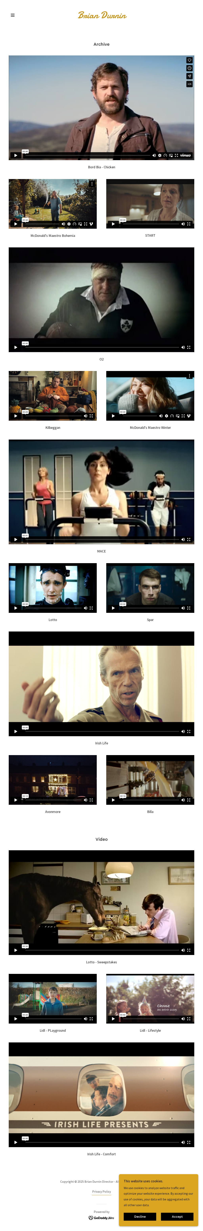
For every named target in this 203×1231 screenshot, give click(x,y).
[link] (101, 17)
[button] (13, 15)
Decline (140, 1217)
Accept (177, 1217)
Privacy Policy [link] (101, 1191)
